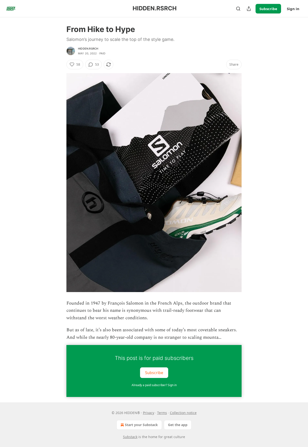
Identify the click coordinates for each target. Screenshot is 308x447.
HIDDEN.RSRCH (88, 48)
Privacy (148, 412)
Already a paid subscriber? (154, 385)
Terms (162, 412)
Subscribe (268, 8)
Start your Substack (141, 424)
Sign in (293, 8)
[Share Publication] (249, 8)
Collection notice (183, 412)
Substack (130, 436)
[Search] (238, 8)
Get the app (177, 424)
